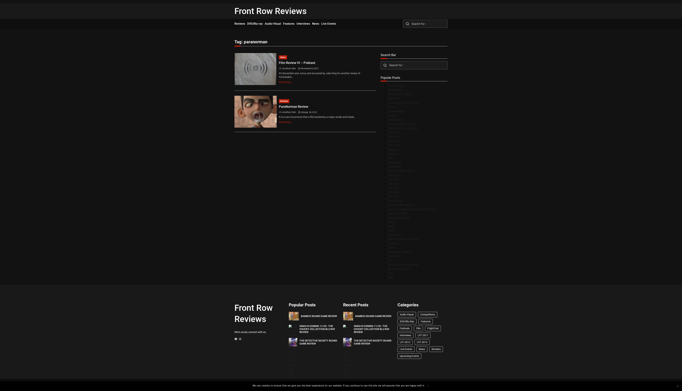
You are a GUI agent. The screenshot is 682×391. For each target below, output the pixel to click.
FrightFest (394, 166)
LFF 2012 (394, 183)
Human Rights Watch (401, 171)
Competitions (396, 111)
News (283, 57)
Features (393, 149)
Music (391, 222)
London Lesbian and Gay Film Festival (412, 209)
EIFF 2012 (394, 132)
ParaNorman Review (293, 106)
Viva (390, 273)
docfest (392, 115)
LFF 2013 (394, 188)
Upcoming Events (399, 269)
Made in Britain (397, 213)
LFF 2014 (394, 192)
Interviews (394, 175)
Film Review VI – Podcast (297, 63)
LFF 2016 (394, 196)
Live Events (395, 201)
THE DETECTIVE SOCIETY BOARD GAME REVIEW (318, 342)
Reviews (284, 101)
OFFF (391, 230)
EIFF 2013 (394, 137)
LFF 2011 (394, 179)
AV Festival (395, 90)
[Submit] (407, 24)
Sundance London (399, 252)
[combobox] (425, 24)
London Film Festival (401, 205)
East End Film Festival (402, 124)
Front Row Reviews (270, 11)
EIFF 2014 (394, 141)
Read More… (285, 82)
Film (390, 158)
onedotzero (395, 235)
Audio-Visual (396, 86)
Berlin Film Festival (400, 94)
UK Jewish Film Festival (403, 264)
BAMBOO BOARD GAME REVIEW (319, 316)
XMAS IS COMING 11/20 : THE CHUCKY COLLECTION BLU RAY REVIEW (317, 329)
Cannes (392, 107)
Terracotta (394, 256)
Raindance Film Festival (403, 239)
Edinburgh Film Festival (403, 128)
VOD (390, 277)
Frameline (394, 162)
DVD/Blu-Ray (396, 120)
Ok (428, 385)
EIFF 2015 (394, 145)
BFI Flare (393, 98)
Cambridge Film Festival (403, 103)
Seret (391, 247)
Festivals (393, 154)
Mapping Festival (399, 218)
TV (389, 260)
